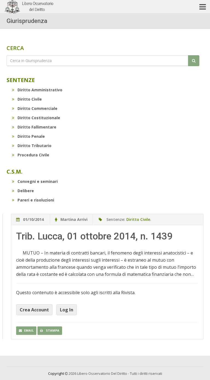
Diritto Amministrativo (40, 89)
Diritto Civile (30, 99)
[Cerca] (193, 60)
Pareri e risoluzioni (36, 200)
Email (29, 330)
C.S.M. (14, 171)
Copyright (56, 373)
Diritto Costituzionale (39, 117)
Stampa (52, 330)
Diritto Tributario (34, 145)
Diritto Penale (31, 136)
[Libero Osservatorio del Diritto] (29, 7)
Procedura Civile (33, 154)
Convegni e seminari (38, 181)
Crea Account (34, 310)
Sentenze (21, 80)
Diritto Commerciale (37, 108)
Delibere (26, 190)
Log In (66, 310)
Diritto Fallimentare (37, 127)
